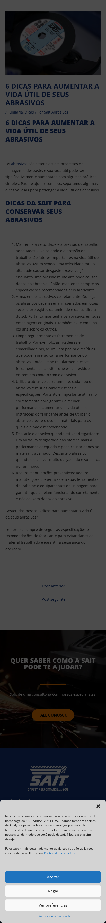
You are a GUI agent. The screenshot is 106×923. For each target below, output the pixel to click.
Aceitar (53, 876)
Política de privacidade (54, 916)
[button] (98, 806)
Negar (53, 890)
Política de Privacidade (60, 853)
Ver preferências (53, 905)
